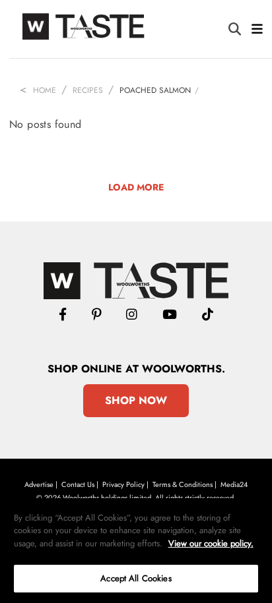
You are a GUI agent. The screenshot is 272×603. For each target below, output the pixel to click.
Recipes (88, 90)
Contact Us (77, 484)
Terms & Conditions (183, 484)
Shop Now (136, 400)
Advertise (38, 484)
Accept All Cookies (135, 578)
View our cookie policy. (211, 543)
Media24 (234, 484)
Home (44, 90)
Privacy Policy (123, 484)
